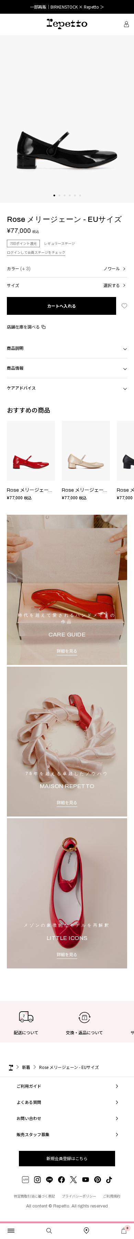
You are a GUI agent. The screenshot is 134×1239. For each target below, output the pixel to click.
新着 (26, 1067)
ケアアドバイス (21, 388)
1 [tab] (54, 202)
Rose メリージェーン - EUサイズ (42, 490)
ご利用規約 (111, 1196)
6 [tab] (79, 202)
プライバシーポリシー (79, 1196)
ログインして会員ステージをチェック (36, 252)
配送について (26, 1032)
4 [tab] (69, 202)
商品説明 (15, 348)
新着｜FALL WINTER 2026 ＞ (67, 7)
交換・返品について (84, 1032)
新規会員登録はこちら (67, 1158)
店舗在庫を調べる (23, 327)
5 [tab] (74, 202)
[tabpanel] (67, 119)
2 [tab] (59, 202)
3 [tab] (64, 202)
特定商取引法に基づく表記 (34, 1196)
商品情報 (15, 368)
